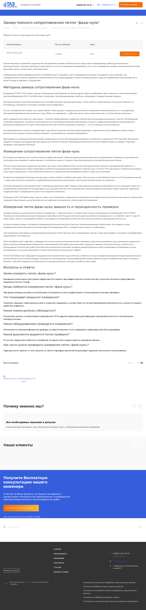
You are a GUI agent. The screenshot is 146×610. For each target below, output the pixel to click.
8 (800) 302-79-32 (84, 5)
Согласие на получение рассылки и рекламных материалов (110, 601)
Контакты (59, 563)
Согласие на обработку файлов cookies (101, 597)
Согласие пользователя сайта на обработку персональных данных (110, 591)
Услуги (57, 549)
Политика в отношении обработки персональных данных (109, 582)
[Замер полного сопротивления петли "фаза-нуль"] (23, 379)
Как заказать (60, 554)
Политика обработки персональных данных (103, 586)
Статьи (57, 567)
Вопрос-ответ (61, 572)
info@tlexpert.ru (108, 5)
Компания (59, 558)
